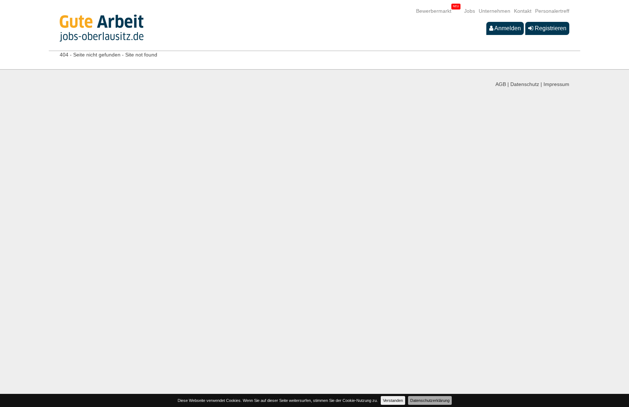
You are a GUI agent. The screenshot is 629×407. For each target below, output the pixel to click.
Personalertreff (552, 11)
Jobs (469, 11)
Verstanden (393, 400)
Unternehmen (494, 11)
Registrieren (549, 28)
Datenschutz (524, 84)
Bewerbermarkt (433, 11)
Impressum (556, 84)
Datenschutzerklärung (430, 400)
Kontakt (522, 11)
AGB (500, 84)
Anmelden (507, 28)
